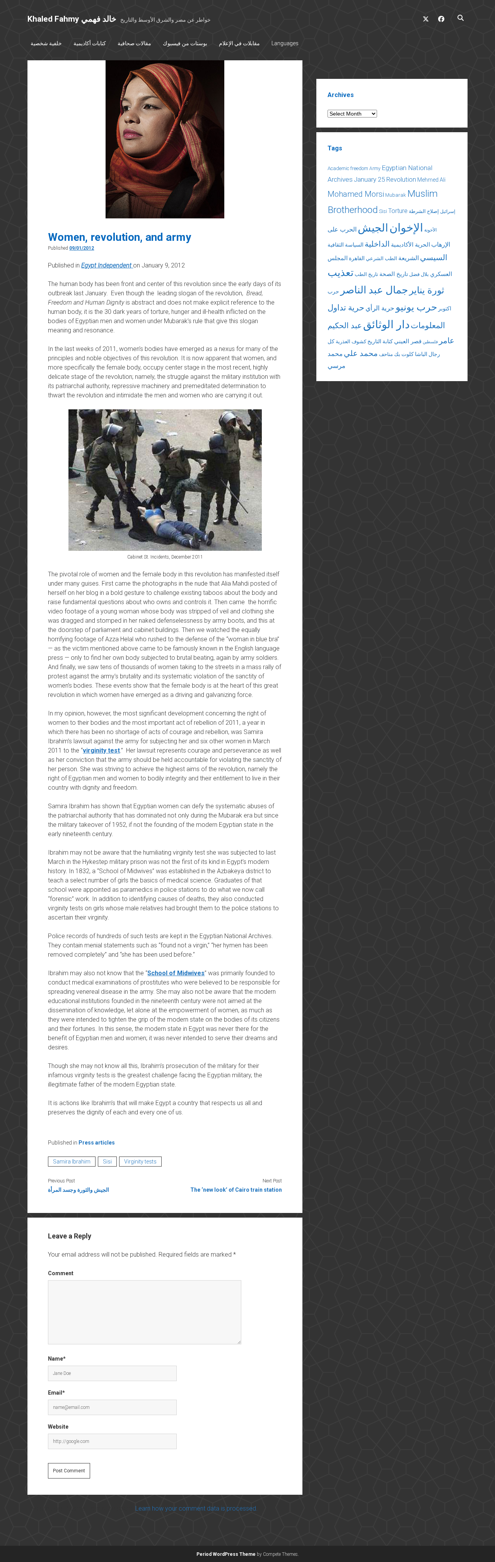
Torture (398, 211)
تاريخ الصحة (393, 274)
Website (58, 1427)
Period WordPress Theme (226, 1554)
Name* (57, 1359)
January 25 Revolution (385, 179)
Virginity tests (140, 1161)
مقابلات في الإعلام (239, 43)
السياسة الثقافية (346, 245)
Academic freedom (348, 168)
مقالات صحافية (134, 43)
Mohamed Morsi (356, 194)
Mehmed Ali (431, 180)
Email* (56, 1393)
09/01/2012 (81, 248)
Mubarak (395, 195)
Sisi (107, 1161)
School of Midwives (176, 973)
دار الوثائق (386, 324)
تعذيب (340, 272)
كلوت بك (404, 354)
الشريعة (408, 258)
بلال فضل (419, 274)
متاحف (386, 354)
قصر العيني (408, 341)
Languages (285, 43)
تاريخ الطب (366, 274)
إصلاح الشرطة (424, 211)
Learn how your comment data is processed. (196, 1508)
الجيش (373, 227)
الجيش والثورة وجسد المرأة (78, 1190)
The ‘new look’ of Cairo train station (236, 1190)
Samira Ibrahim (71, 1161)
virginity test (101, 750)
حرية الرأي (379, 308)
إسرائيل (447, 211)
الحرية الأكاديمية (410, 244)
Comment (60, 1273)
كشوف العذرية (351, 341)
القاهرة (357, 258)
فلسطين (430, 341)
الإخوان (406, 227)
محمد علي (361, 353)
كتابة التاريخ (380, 341)
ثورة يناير (426, 290)
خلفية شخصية (46, 43)
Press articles (97, 1143)
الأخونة (430, 230)
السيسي (433, 257)
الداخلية (377, 244)
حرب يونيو (416, 307)
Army (375, 168)
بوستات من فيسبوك (185, 43)
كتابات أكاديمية (89, 43)
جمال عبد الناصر (374, 290)
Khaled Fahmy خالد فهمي (71, 19)
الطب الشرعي (381, 258)
